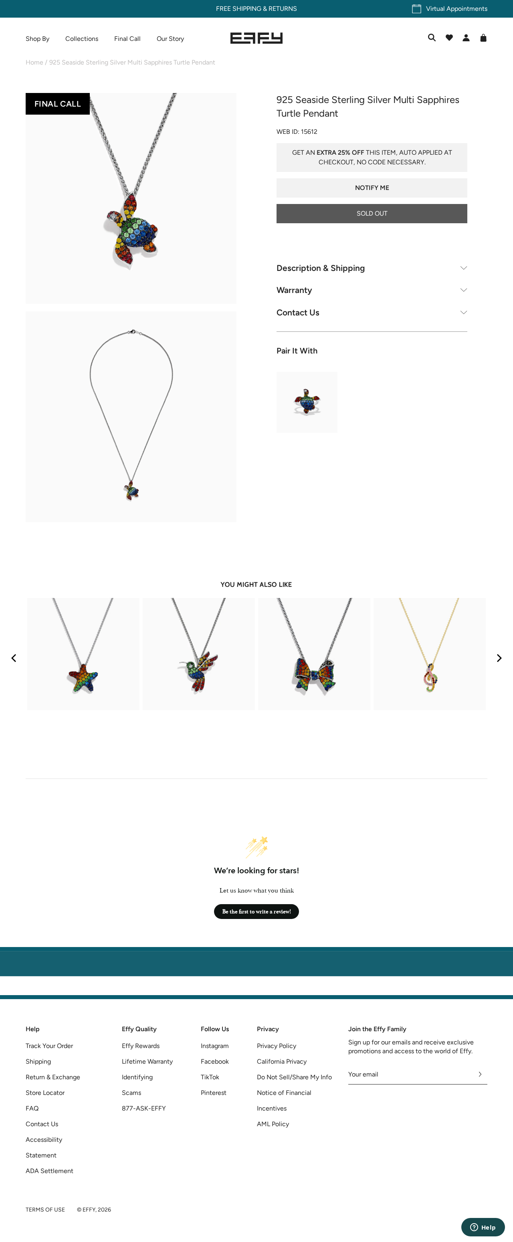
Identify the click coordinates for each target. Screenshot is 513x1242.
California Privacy (282, 1061)
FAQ (32, 1108)
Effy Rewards (141, 1046)
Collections (81, 38)
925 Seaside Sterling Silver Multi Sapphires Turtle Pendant (132, 62)
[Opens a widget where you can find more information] (483, 1228)
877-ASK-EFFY (144, 1108)
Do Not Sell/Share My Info (294, 1077)
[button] (131, 200)
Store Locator (45, 1093)
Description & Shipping (321, 268)
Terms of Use (45, 1209)
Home (34, 62)
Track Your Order (49, 1046)
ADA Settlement (49, 1171)
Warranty (294, 290)
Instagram (215, 1046)
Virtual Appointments (456, 8)
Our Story (170, 38)
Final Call (127, 38)
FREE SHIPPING (238, 8)
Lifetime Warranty (147, 1061)
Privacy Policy (276, 1046)
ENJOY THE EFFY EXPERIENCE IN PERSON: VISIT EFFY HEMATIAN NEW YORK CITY (256, 990)
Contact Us (298, 312)
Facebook (215, 1061)
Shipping (38, 1061)
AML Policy (273, 1124)
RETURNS (283, 8)
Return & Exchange (53, 1077)
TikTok (210, 1077)
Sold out (372, 213)
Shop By (37, 38)
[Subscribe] (480, 1074)
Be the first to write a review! (256, 911)
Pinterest (213, 1093)
